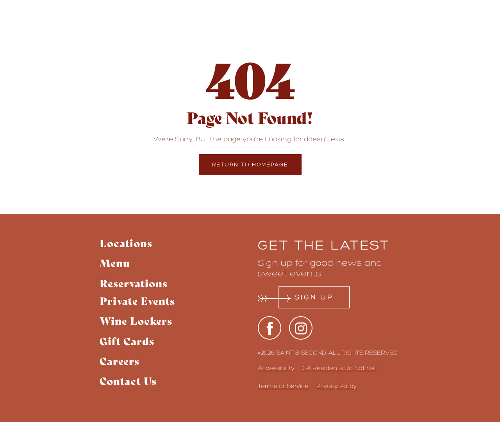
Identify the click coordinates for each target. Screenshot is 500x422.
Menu (115, 262)
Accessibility (276, 368)
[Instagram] (300, 328)
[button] (137, 283)
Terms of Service (283, 386)
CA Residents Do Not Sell (339, 368)
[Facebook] (269, 328)
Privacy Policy (336, 386)
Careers (119, 360)
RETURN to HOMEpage (250, 164)
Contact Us (128, 380)
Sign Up (314, 297)
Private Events (137, 300)
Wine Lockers (136, 320)
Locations (126, 242)
